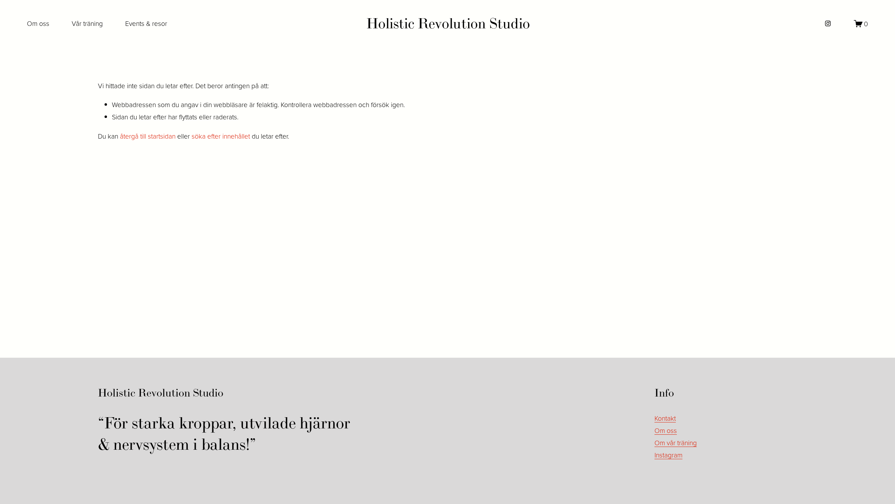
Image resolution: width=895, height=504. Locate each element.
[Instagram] (827, 23)
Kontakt (665, 418)
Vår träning (87, 23)
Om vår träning (675, 442)
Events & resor (146, 23)
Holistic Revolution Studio (448, 23)
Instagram (668, 455)
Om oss (38, 23)
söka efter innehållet (221, 136)
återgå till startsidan (148, 136)
